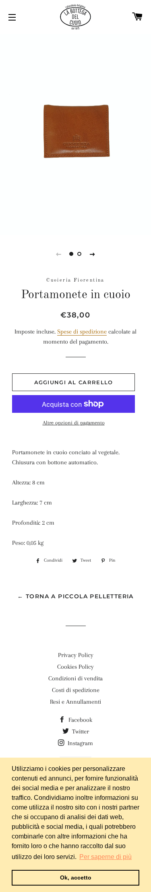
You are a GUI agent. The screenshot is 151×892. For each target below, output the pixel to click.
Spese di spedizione (82, 331)
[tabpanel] (75, 133)
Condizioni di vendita (75, 678)
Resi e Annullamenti (75, 701)
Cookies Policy (75, 666)
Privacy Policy (75, 655)
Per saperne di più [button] (105, 856)
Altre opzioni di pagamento (74, 423)
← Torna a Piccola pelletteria (75, 596)
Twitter (79, 731)
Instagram (79, 743)
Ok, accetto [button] (75, 877)
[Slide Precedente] (59, 254)
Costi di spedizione (75, 690)
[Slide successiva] (92, 254)
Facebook (79, 719)
